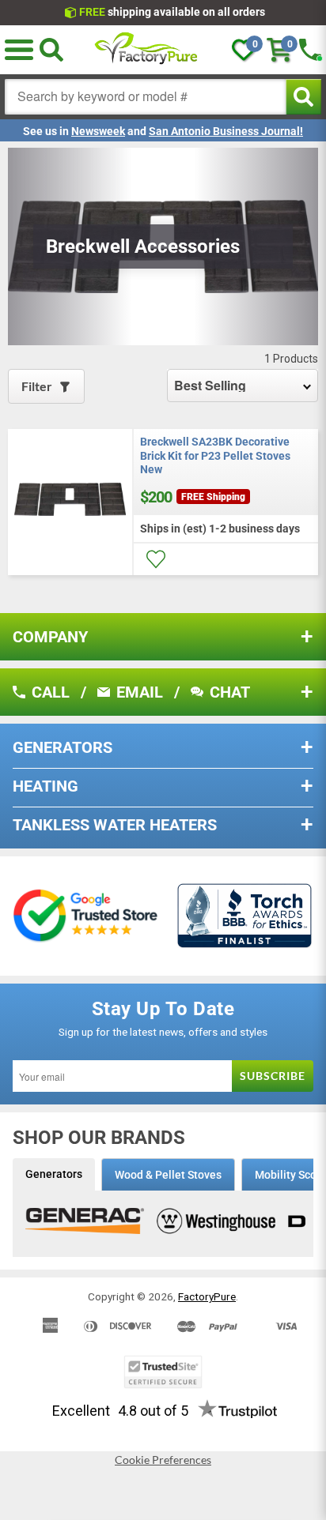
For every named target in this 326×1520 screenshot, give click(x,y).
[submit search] (303, 97)
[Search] (51, 50)
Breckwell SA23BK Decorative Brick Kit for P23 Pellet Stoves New (215, 455)
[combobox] (145, 97)
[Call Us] (310, 50)
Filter (36, 385)
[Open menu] (19, 50)
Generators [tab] (53, 1174)
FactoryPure (207, 1296)
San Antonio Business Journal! (226, 131)
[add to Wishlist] (155, 559)
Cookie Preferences (163, 1460)
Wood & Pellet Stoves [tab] (168, 1174)
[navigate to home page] (146, 50)
